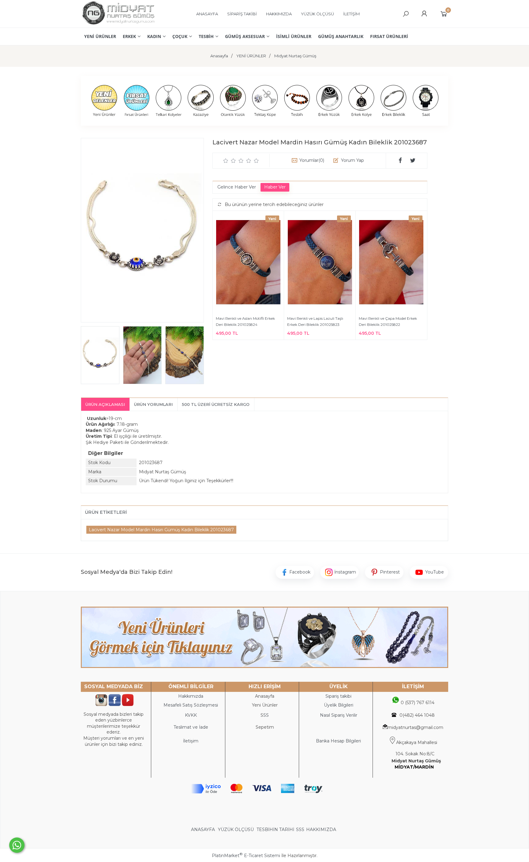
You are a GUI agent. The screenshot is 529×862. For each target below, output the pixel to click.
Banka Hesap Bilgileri (338, 741)
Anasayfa (264, 696)
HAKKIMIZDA (321, 829)
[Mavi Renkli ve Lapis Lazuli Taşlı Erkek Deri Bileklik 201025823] (319, 263)
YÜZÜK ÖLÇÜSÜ (236, 829)
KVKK (191, 715)
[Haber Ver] (275, 187)
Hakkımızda (190, 696)
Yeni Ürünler (265, 705)
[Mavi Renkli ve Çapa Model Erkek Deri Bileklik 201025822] (391, 263)
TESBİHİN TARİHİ (275, 829)
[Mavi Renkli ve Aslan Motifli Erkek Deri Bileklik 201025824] (248, 263)
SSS (300, 829)
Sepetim (265, 727)
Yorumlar (311, 160)
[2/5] (229, 160)
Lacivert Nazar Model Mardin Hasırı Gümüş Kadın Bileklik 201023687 (161, 529)
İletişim (190, 741)
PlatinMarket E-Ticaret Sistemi (246, 855)
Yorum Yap (352, 160)
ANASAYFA (203, 829)
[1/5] (226, 160)
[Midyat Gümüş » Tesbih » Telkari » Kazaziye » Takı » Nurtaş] (118, 24)
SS (266, 715)
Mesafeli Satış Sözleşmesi (190, 705)
